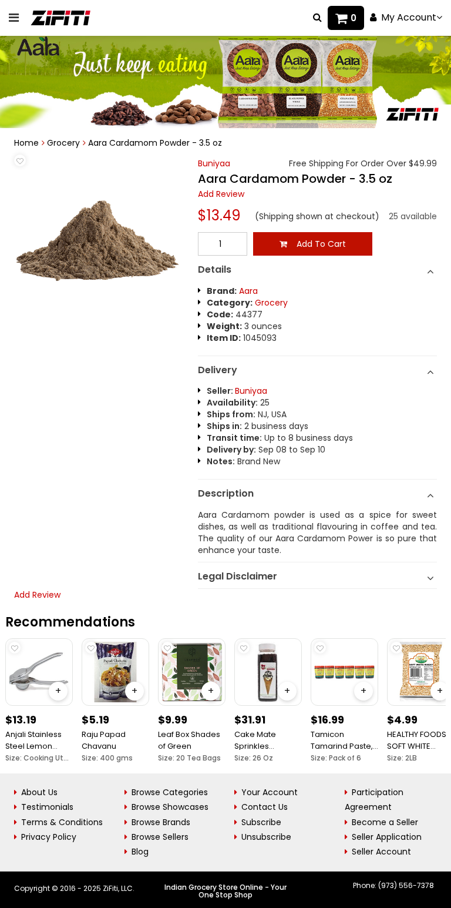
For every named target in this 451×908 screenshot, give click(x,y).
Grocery (63, 143)
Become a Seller (385, 822)
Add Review (221, 194)
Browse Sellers (160, 837)
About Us (39, 792)
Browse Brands (161, 822)
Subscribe (261, 822)
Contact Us (264, 807)
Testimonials (47, 807)
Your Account (269, 792)
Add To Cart (316, 244)
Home (26, 143)
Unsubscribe (266, 837)
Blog (140, 851)
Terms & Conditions (62, 822)
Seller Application (387, 837)
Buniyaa (214, 163)
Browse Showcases (170, 807)
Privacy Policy (48, 837)
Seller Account (381, 851)
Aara (248, 291)
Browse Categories (170, 792)
